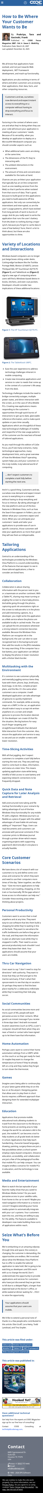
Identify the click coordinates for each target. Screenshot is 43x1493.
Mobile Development (22, 1345)
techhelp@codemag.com (12, 1429)
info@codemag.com (16, 1468)
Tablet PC (17, 1348)
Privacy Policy (8, 1484)
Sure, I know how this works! (22, 1487)
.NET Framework (31, 1348)
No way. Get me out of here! (20, 1488)
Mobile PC (7, 1348)
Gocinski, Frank (19, 37)
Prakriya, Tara (25, 34)
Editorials (7, 1345)
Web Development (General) (16, 1351)
